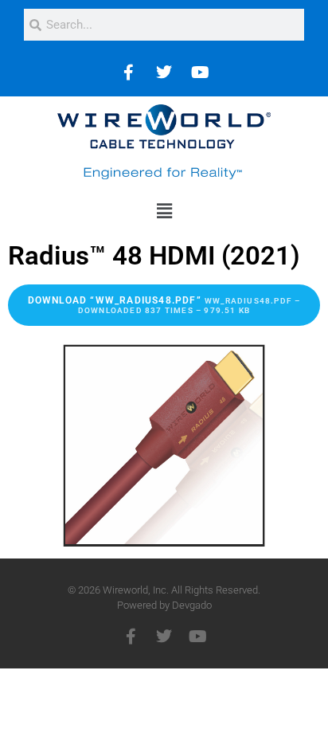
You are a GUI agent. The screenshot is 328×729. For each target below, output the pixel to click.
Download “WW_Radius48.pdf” (164, 305)
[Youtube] (200, 72)
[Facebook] (128, 72)
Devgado (192, 605)
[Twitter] (164, 72)
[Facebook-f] (131, 637)
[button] (164, 211)
